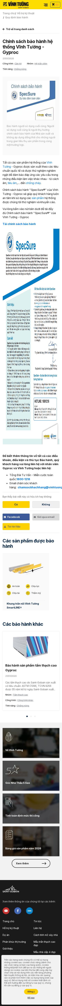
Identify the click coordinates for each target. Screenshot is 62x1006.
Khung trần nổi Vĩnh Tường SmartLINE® (23, 605)
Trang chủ (9, 13)
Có (16, 504)
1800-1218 (23, 479)
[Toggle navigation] (46, 4)
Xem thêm (22, 863)
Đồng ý (31, 991)
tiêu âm (12, 183)
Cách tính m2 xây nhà (46, 934)
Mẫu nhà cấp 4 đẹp (45, 952)
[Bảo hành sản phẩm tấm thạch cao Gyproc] (31, 647)
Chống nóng (20, 69)
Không (46, 504)
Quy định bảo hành (16, 17)
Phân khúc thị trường (14, 941)
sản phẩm (38, 198)
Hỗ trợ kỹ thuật (25, 13)
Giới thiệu (8, 948)
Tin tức (38, 921)
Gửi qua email (46, 516)
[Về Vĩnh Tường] (31, 743)
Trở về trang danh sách (20, 29)
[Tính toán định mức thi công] (31, 809)
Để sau (31, 998)
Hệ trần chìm (41, 63)
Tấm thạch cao (20, 694)
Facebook (13, 516)
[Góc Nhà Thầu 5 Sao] (31, 776)
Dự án (6, 934)
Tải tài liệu (13, 526)
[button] (27, 716)
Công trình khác (25, 700)
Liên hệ (38, 928)
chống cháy (33, 183)
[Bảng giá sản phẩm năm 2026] (31, 841)
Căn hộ (18, 63)
